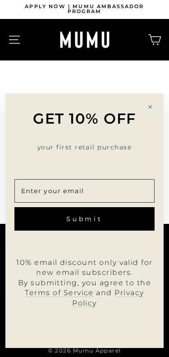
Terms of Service (59, 292)
